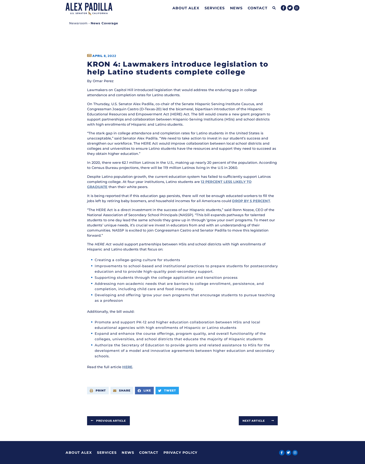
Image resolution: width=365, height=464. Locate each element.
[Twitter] (290, 8)
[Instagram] (296, 8)
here (127, 367)
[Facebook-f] (283, 8)
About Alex (185, 8)
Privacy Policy (180, 453)
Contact (257, 8)
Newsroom (78, 23)
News (236, 8)
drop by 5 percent (251, 201)
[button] (274, 8)
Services (215, 8)
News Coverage (104, 23)
